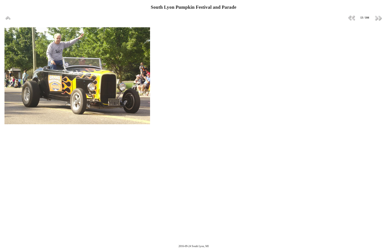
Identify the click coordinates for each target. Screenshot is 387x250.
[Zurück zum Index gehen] (7, 18)
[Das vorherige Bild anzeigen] (351, 18)
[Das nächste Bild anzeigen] (378, 18)
